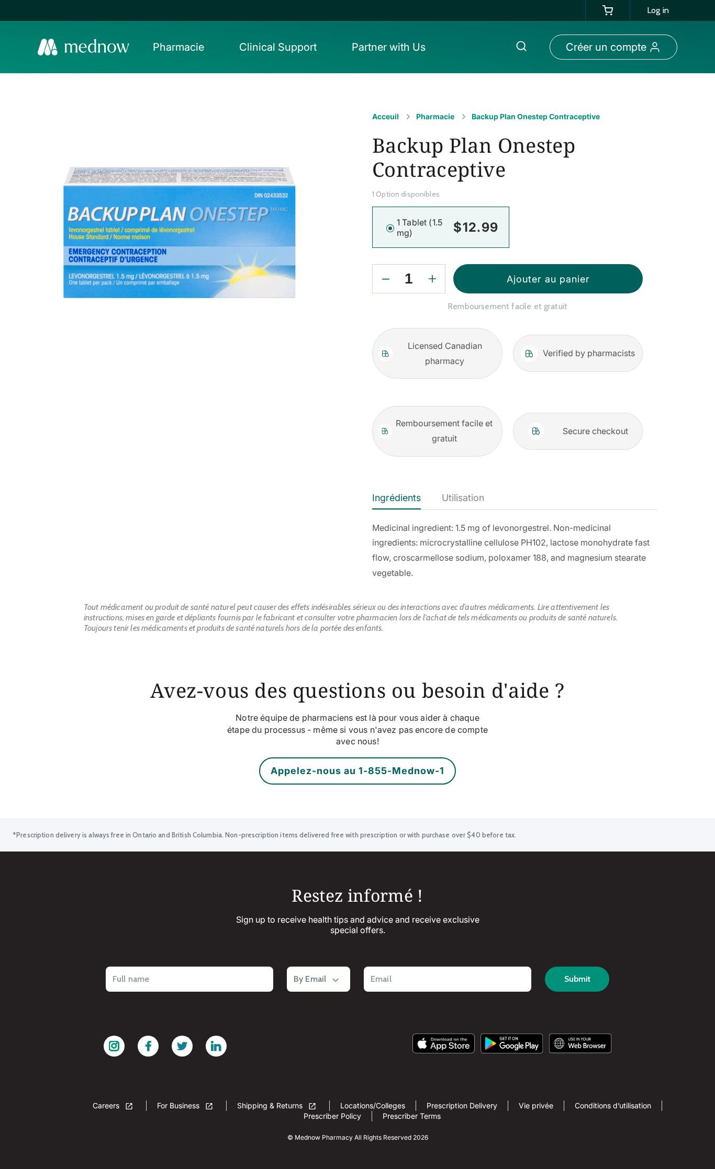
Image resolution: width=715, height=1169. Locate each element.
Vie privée (536, 1105)
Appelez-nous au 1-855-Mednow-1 (357, 770)
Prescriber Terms (412, 1115)
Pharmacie (435, 116)
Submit (577, 979)
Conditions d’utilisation (613, 1105)
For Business (179, 1105)
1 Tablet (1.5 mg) (419, 227)
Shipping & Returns (271, 1105)
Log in (658, 10)
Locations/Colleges (372, 1105)
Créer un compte (606, 47)
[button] (181, 47)
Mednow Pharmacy (324, 1137)
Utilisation (463, 497)
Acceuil (385, 116)
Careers (107, 1105)
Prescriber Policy (332, 1115)
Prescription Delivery (462, 1105)
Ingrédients (396, 497)
